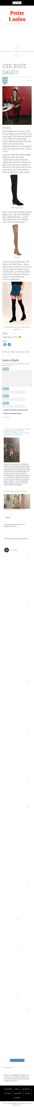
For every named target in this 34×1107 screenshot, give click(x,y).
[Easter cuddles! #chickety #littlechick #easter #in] (17, 793)
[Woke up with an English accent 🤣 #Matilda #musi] (17, 944)
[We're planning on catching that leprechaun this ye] (17, 1045)
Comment (5, 369)
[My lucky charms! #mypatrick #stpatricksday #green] (17, 1020)
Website (5, 403)
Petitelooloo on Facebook (16, 538)
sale (23, 352)
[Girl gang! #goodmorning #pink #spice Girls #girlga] (17, 667)
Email (5, 396)
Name (5, 388)
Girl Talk (27, 1093)
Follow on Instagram (18, 1060)
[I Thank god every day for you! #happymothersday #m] (17, 591)
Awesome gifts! (18, 1093)
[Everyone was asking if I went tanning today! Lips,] (17, 919)
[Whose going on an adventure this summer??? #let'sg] (17, 642)
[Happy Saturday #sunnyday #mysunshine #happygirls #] (17, 717)
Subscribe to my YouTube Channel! (13, 510)
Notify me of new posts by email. (13, 413)
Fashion (8, 352)
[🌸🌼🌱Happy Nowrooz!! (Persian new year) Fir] (17, 970)
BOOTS (15, 352)
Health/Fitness (8, 1089)
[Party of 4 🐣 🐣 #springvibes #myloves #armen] (17, 818)
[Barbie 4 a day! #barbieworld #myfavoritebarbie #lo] (17, 692)
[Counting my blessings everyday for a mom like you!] (17, 617)
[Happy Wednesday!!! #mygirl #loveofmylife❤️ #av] (17, 843)
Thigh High (27, 352)
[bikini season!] (17, 501)
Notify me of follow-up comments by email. (16, 410)
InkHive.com (16, 1103)
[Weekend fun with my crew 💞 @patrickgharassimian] (17, 566)
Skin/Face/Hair (26, 1089)
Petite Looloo (17, 16)
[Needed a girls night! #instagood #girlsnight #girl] (17, 743)
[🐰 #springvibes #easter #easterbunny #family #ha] (17, 869)
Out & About (7, 1093)
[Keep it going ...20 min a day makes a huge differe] (17, 995)
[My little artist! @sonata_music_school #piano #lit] (17, 768)
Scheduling (17, 1097)
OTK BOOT (19, 352)
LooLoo (29, 80)
